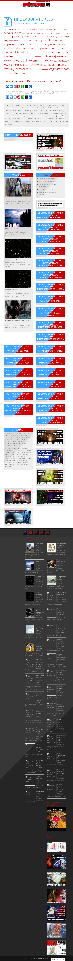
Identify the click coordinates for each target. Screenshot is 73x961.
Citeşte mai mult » (58, 588)
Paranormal (39, 9)
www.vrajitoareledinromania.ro (50, 65)
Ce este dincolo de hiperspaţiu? (13, 259)
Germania (6, 37)
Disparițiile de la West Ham (39, 777)
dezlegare (66, 29)
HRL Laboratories (61, 108)
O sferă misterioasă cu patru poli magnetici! (61, 721)
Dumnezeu (25, 33)
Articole (29, 9)
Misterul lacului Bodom (11, 228)
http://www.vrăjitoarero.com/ (22, 36)
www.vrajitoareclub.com (56, 60)
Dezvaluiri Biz (51, 174)
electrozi (64, 105)
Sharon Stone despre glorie (47, 179)
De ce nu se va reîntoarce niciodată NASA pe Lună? (17, 321)
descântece (57, 29)
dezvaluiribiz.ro (12, 33)
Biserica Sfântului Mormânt (59, 786)
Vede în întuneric (38, 745)
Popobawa (60, 609)
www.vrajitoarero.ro (16, 73)
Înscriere (56, 9)
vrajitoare (66, 40)
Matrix (14, 110)
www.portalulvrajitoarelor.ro (52, 56)
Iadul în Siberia (40, 791)
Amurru (59, 625)
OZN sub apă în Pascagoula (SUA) (40, 762)
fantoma (43, 33)
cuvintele (41, 29)
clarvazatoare (33, 29)
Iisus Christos (42, 37)
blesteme (12, 29)
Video (48, 9)
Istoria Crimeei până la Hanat (47, 182)
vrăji (62, 48)
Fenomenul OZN (60, 33)
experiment (8, 108)
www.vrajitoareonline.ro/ (18, 69)
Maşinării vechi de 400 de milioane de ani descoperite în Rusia (40, 679)
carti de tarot (23, 29)
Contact (64, 9)
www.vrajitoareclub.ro (15, 64)
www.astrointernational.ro (18, 52)
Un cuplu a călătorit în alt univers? (39, 729)
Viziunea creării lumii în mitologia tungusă (61, 578)
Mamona (59, 639)
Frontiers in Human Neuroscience (24, 108)
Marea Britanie (14, 41)
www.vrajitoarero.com (55, 69)
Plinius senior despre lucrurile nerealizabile (61, 771)
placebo (20, 110)
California (41, 105)
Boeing (35, 105)
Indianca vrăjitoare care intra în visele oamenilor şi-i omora (61, 657)
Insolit (55, 121)
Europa (31, 33)
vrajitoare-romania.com (17, 44)
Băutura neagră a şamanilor (61, 544)
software (41, 110)
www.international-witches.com (14, 116)
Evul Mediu (37, 33)
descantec (49, 29)
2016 (5, 29)
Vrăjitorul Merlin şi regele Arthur (61, 671)
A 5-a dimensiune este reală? (13, 289)
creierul (48, 105)
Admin (11, 105)
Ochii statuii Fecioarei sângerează (60, 704)
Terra (61, 40)
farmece (51, 33)
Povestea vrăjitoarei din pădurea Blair (61, 755)
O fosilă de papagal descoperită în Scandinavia (39, 645)
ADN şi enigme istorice (11, 198)
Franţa (67, 33)
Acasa (7, 9)
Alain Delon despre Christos (47, 189)
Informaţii (8, 110)
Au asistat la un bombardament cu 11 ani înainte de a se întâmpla (40, 713)
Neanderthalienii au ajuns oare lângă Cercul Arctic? (61, 738)
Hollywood (51, 108)
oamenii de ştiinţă (22, 40)
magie (49, 36)
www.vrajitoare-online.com (20, 60)
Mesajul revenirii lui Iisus (60, 688)
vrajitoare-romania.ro (57, 44)
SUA (57, 40)
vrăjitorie (67, 48)
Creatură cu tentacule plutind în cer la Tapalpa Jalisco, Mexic (40, 628)
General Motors (42, 108)
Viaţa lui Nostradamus (61, 560)
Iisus (36, 37)
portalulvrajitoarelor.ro (41, 40)
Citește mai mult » (11, 205)
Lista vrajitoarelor (17, 9)
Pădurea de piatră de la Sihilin (39, 695)
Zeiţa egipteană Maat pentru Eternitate (61, 594)
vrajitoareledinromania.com (19, 48)
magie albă (58, 36)
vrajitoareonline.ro (47, 48)
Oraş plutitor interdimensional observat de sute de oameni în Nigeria (40, 662)
